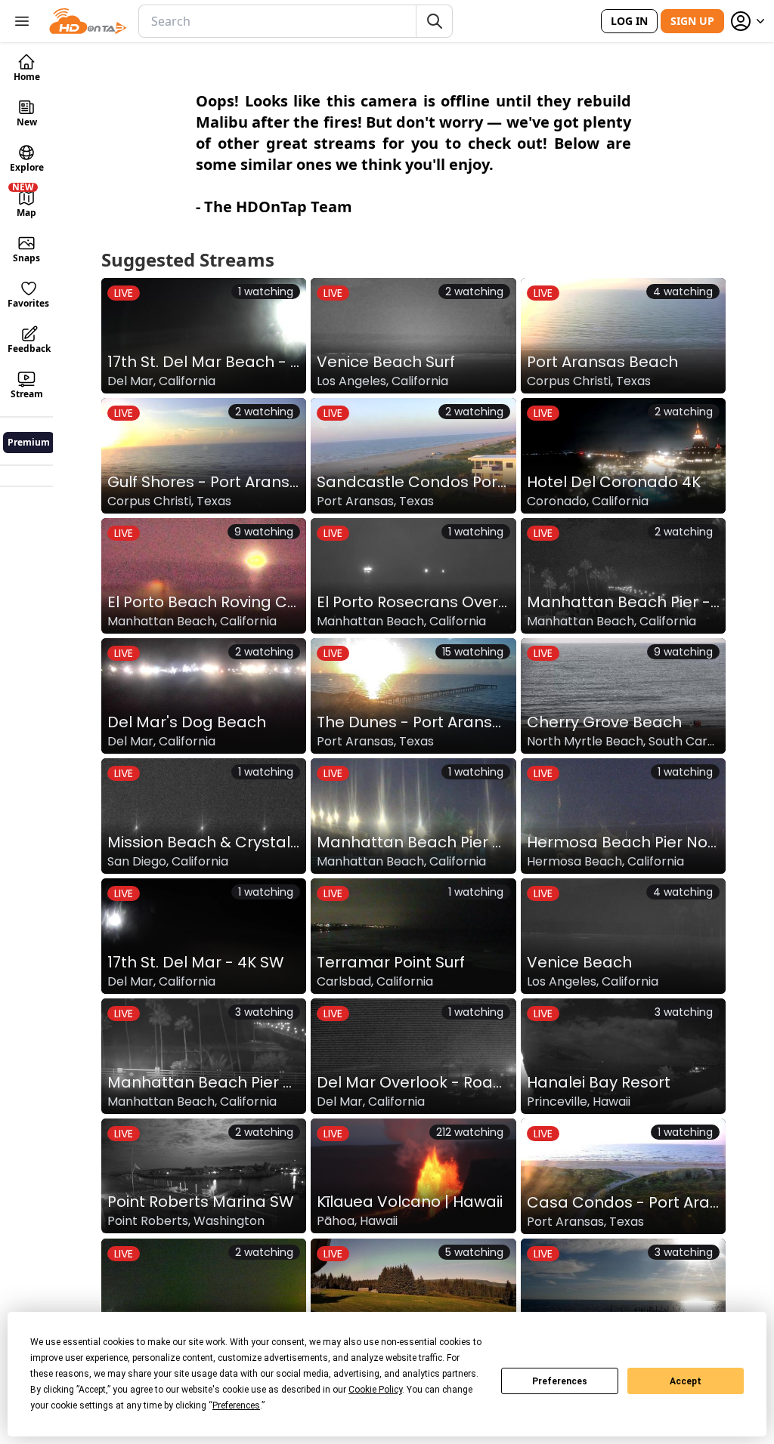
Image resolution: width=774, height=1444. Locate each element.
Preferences (559, 1381)
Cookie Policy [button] (375, 1389)
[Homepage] (88, 21)
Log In (629, 21)
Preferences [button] (236, 1405)
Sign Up (692, 21)
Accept (685, 1381)
